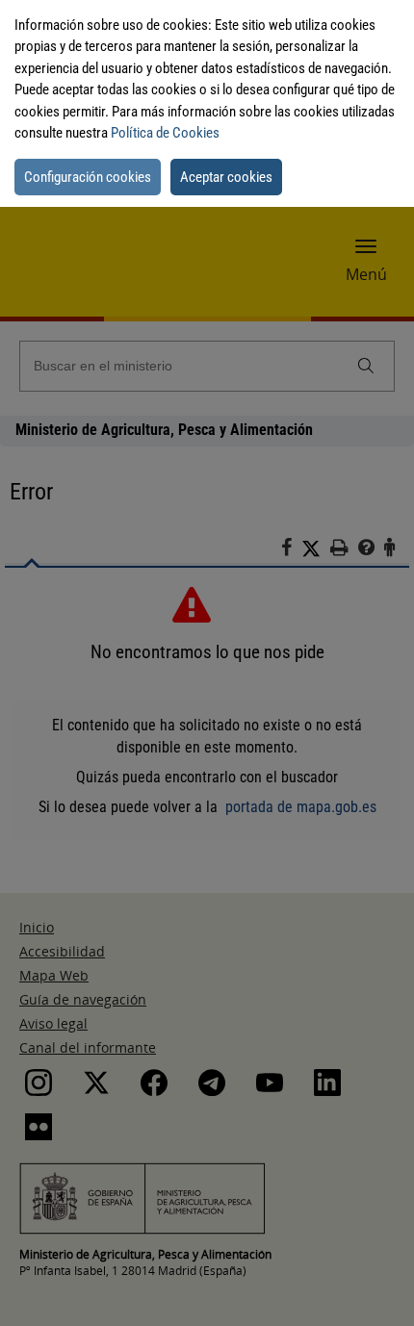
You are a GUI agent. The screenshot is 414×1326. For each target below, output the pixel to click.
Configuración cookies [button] (87, 177)
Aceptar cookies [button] (226, 177)
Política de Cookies (165, 132)
